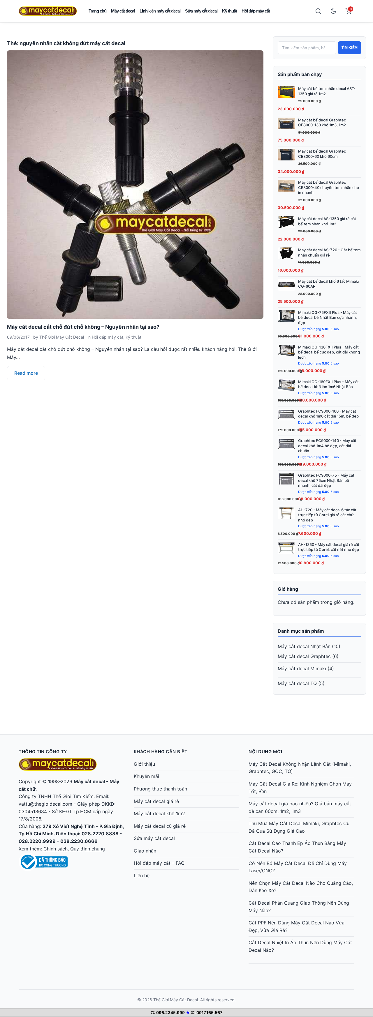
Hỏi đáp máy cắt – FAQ (159, 863)
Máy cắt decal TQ (297, 683)
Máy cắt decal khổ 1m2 (159, 813)
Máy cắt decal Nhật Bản (304, 646)
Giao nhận (145, 851)
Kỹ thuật (229, 10)
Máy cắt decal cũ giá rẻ (160, 826)
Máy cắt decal (123, 10)
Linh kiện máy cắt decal (160, 10)
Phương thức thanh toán (160, 789)
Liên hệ (141, 875)
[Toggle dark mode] (333, 11)
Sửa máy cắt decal (201, 10)
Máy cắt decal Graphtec (304, 656)
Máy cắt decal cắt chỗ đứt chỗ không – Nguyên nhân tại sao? (83, 327)
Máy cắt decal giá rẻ (156, 801)
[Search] (318, 11)
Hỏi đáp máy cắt (256, 10)
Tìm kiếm (350, 48)
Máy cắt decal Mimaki (302, 668)
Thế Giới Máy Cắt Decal (61, 337)
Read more (26, 373)
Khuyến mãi (146, 776)
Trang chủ (97, 10)
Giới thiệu (144, 764)
